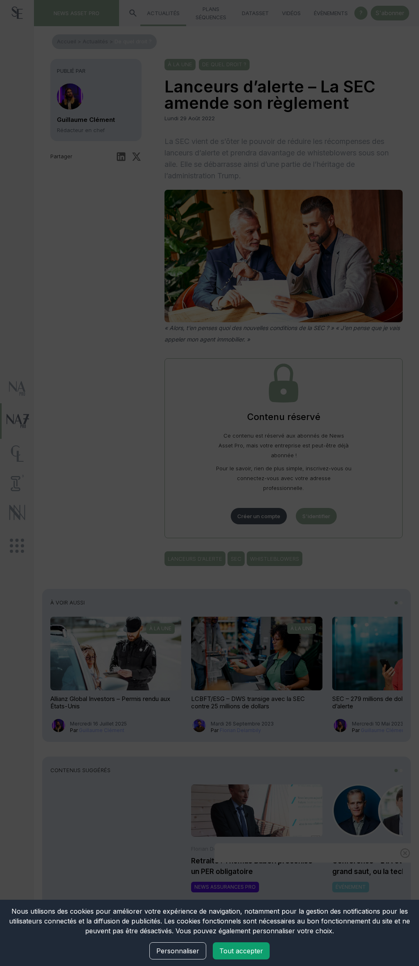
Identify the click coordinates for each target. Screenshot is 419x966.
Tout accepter (241, 951)
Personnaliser (177, 951)
